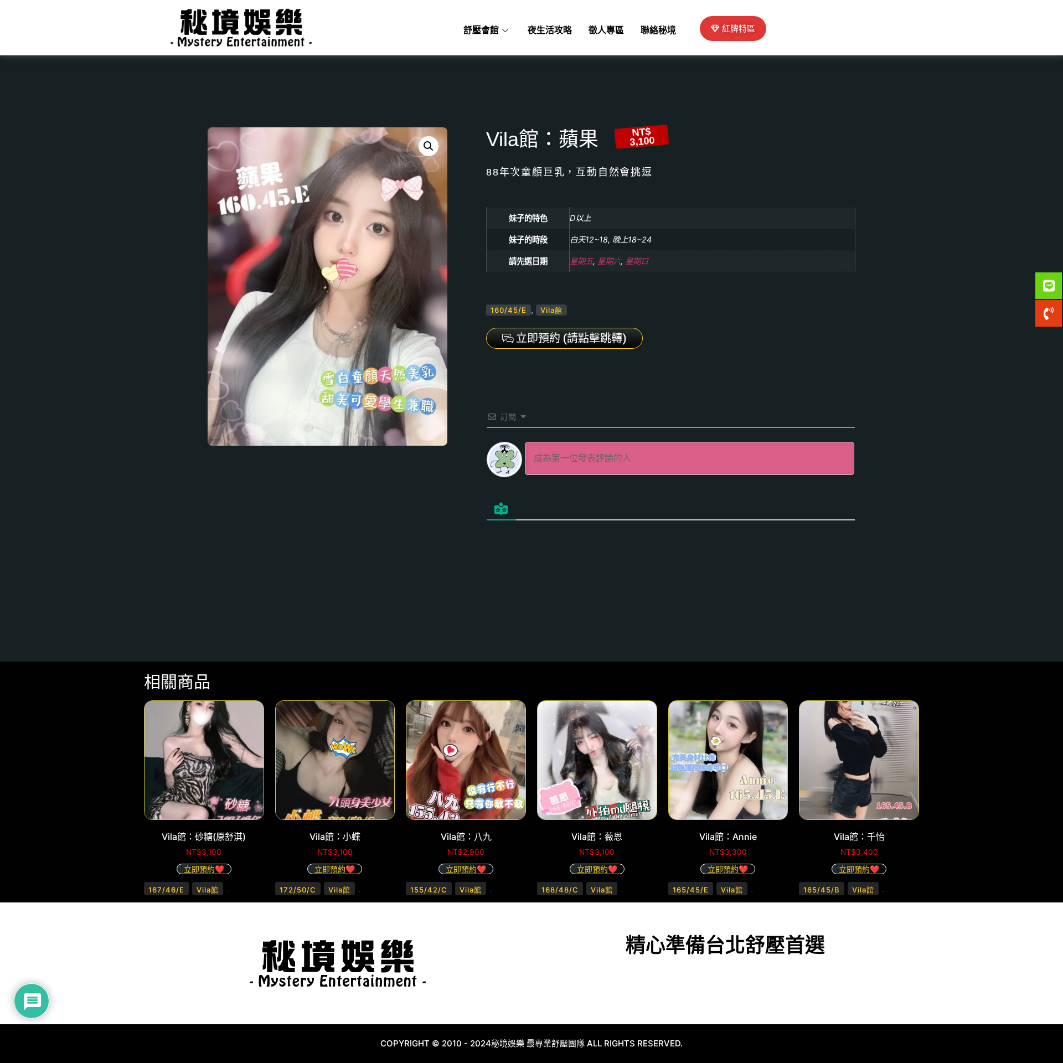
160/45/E (509, 310)
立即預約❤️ (204, 869)
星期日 (636, 261)
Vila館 (551, 310)
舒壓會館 (481, 30)
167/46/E (166, 889)
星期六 (609, 261)
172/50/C (298, 889)
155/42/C (428, 889)
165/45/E (691, 889)
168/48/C (560, 889)
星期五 (581, 261)
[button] (428, 146)
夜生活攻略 (550, 30)
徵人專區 (606, 30)
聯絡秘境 (658, 30)
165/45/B (821, 889)
